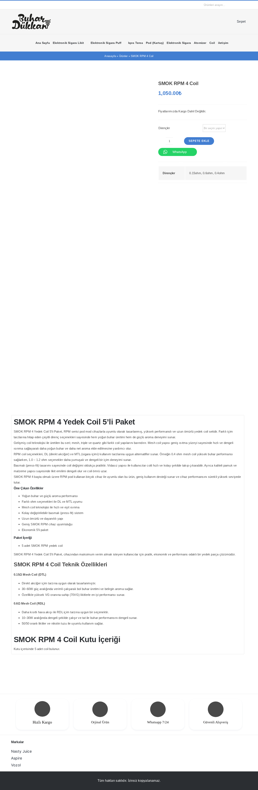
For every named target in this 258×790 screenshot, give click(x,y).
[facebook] (12, 4)
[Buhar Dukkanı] (31, 15)
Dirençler (164, 128)
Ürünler (123, 56)
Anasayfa (110, 56)
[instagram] (19, 4)
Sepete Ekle (199, 140)
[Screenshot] (79, 239)
